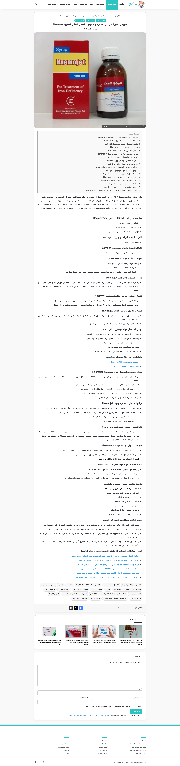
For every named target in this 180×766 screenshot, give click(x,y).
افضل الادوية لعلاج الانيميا (131, 585)
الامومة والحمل (51, 4)
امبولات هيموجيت (48, 585)
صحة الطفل (83, 4)
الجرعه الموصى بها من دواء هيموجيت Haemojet (118, 154)
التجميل (75, 4)
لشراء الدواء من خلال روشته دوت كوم (123, 164)
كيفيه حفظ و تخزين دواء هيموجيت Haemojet (119, 180)
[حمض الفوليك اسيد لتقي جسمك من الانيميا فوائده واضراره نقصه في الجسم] (104, 631)
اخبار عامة (105, 741)
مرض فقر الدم (135, 598)
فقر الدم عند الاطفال (79, 594)
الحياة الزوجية (104, 750)
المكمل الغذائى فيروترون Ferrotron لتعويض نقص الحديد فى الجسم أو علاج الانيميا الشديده (105, 556)
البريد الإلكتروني (138, 698)
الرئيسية (121, 4)
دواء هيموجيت (49, 589)
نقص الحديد (95, 598)
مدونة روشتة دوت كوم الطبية (137, 744)
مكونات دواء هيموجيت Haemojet (124, 147)
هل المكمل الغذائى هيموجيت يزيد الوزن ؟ (120, 174)
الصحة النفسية (103, 747)
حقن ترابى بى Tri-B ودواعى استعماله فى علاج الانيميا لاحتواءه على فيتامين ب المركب (130, 642)
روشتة (144, 741)
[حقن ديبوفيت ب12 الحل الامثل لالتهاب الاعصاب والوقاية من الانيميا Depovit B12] (49, 631)
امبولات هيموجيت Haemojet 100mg (124, 362)
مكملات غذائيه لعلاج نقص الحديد (115, 598)
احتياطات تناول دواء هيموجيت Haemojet (120, 177)
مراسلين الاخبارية (103, 754)
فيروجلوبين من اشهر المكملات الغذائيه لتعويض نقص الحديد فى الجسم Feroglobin (108, 560)
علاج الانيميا (121, 594)
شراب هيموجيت (134, 594)
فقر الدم (93, 594)
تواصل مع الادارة (141, 754)
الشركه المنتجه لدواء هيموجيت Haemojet (121, 141)
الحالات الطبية (100, 4)
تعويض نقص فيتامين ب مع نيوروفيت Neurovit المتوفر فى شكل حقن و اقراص (77, 642)
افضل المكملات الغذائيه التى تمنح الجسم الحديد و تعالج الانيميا (112, 190)
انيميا (107, 589)
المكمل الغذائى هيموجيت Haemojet (123, 151)
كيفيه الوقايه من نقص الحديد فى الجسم (121, 187)
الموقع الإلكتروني (83, 698)
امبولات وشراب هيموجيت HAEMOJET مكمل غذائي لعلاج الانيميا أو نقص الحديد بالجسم (105, 577)
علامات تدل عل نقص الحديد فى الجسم (121, 184)
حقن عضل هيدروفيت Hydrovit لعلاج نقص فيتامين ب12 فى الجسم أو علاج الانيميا (108, 573)
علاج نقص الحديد (106, 594)
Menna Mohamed (91, 29)
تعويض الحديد (96, 589)
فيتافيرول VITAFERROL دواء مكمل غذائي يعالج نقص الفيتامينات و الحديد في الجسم (107, 565)
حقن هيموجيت (64, 589)
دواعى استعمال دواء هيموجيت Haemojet (121, 161)
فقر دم (65, 594)
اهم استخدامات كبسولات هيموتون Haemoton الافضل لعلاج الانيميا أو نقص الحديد (107, 569)
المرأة (91, 4)
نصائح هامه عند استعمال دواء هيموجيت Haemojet (116, 167)
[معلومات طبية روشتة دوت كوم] (137, 4)
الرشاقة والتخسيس (64, 4)
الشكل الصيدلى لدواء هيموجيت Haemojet (120, 144)
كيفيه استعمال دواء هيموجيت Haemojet (121, 157)
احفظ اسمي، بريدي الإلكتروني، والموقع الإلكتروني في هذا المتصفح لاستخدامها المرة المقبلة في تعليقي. (112, 706)
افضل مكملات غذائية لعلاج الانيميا (87, 585)
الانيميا (69, 585)
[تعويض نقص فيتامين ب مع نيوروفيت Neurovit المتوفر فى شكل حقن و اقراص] (77, 631)
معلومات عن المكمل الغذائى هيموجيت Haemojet (117, 137)
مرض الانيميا (53, 594)
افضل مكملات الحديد (111, 585)
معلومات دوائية (111, 4)
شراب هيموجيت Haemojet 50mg (125, 366)
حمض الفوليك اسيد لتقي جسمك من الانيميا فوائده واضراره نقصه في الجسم (104, 641)
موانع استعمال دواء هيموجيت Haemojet (121, 170)
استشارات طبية (101, 20)
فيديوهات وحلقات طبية (139, 747)
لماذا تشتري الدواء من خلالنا (138, 750)
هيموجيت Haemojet (79, 598)
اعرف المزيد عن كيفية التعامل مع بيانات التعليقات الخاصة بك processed (89, 716)
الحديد (60, 585)
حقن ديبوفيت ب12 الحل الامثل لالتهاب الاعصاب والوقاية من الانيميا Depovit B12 (49, 642)
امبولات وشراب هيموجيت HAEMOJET (127, 589)
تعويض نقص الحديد (80, 589)
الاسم (140, 689)
